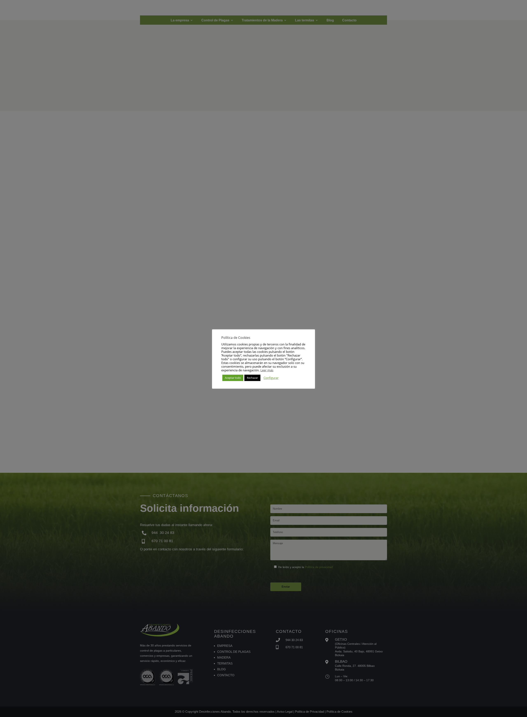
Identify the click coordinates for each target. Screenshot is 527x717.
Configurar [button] (271, 378)
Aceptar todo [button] (233, 378)
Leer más (266, 370)
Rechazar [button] (252, 378)
